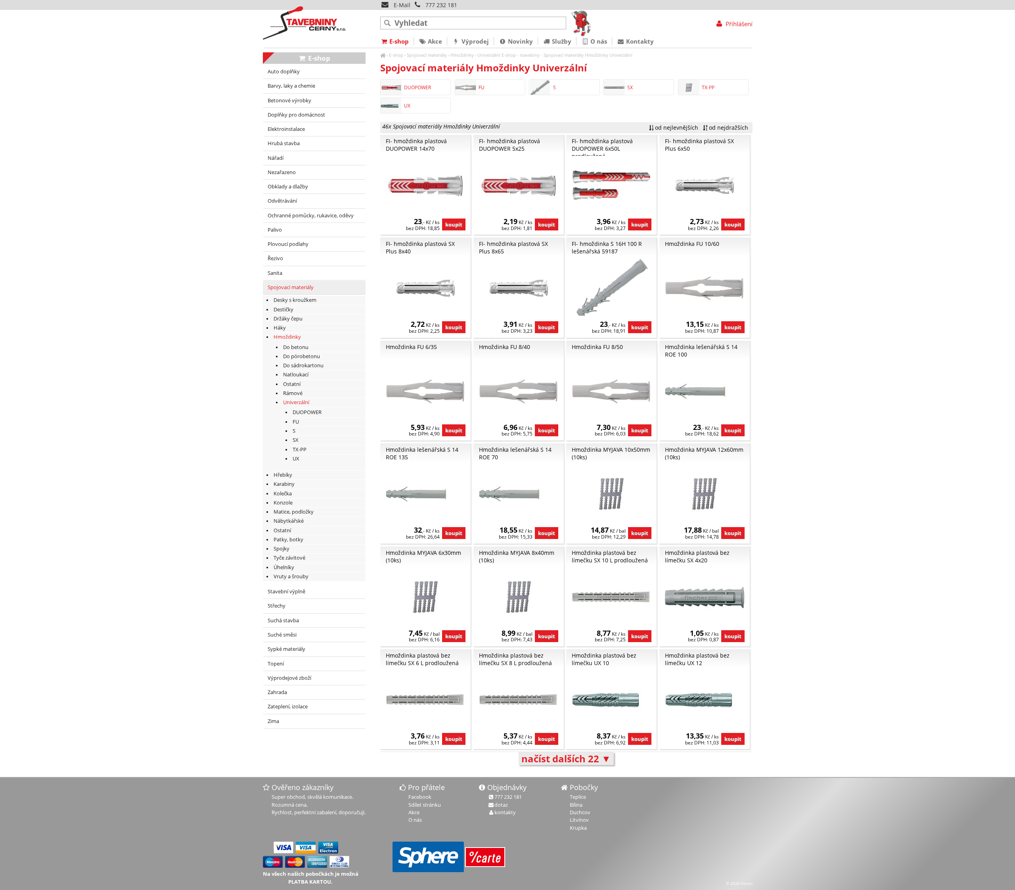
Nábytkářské (289, 521)
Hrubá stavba (284, 143)
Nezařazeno (282, 172)
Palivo (275, 229)
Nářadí (275, 158)
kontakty (505, 812)
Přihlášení (738, 24)
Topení (276, 663)
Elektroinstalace (286, 129)
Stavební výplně (286, 591)
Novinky (519, 41)
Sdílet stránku (424, 804)
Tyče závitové (289, 557)
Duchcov (580, 812)
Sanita (275, 273)
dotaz (501, 804)
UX (407, 105)
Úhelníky (284, 567)
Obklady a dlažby (288, 186)
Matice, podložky (294, 511)
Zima (273, 721)
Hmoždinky (462, 55)
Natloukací (295, 374)
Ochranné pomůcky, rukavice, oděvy (311, 215)
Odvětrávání (282, 201)
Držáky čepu (288, 318)
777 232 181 (441, 5)
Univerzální (488, 55)
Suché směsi (282, 634)
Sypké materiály (286, 649)
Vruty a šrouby (291, 576)
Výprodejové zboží (289, 678)
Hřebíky (283, 475)
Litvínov (579, 819)
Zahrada (277, 692)
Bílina (576, 804)
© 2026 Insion (739, 883)
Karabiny (284, 484)
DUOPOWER (417, 87)
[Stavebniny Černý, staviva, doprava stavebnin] (382, 55)
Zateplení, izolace (288, 706)
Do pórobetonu (301, 356)
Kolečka (283, 493)
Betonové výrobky (289, 100)
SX (630, 87)
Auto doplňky (284, 71)
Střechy (276, 605)
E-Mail (401, 5)
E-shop (396, 55)
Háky (280, 327)
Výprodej (474, 41)
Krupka (578, 827)
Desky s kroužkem (295, 300)
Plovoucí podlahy (288, 244)
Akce (434, 41)
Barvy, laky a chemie (291, 85)
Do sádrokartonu (303, 365)
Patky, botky (288, 539)
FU (482, 87)
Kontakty (639, 41)
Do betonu (295, 347)
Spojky (281, 548)
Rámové (293, 393)
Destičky (283, 309)
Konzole (283, 502)
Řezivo (275, 258)
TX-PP (708, 87)
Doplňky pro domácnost (296, 114)
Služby (560, 41)
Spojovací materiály (427, 55)
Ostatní (292, 384)
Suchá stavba (283, 620)
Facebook (419, 796)
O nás (598, 41)
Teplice (578, 796)
